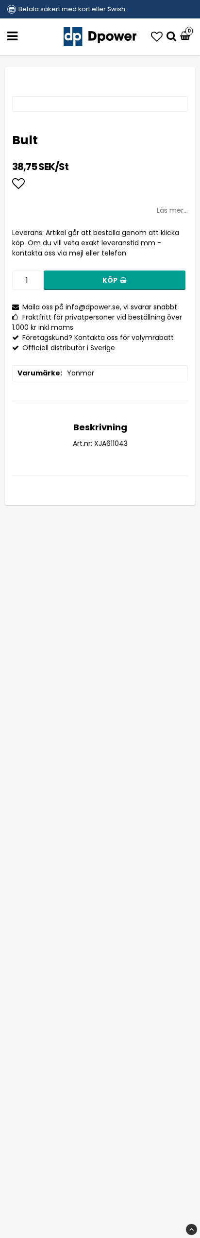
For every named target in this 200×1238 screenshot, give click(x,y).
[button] (157, 36)
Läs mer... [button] (172, 210)
